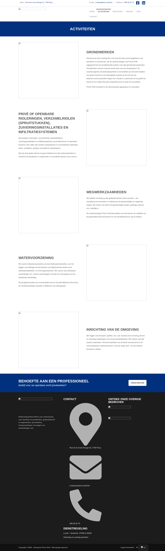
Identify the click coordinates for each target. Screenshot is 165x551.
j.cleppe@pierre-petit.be (103, 2)
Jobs (138, 11)
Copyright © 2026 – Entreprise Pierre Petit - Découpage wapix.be (43, 547)
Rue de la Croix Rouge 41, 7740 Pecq (39, 2)
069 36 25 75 (129, 2)
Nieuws (129, 11)
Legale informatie (127, 547)
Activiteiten (103, 11)
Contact (93, 17)
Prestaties (118, 11)
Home (92, 11)
